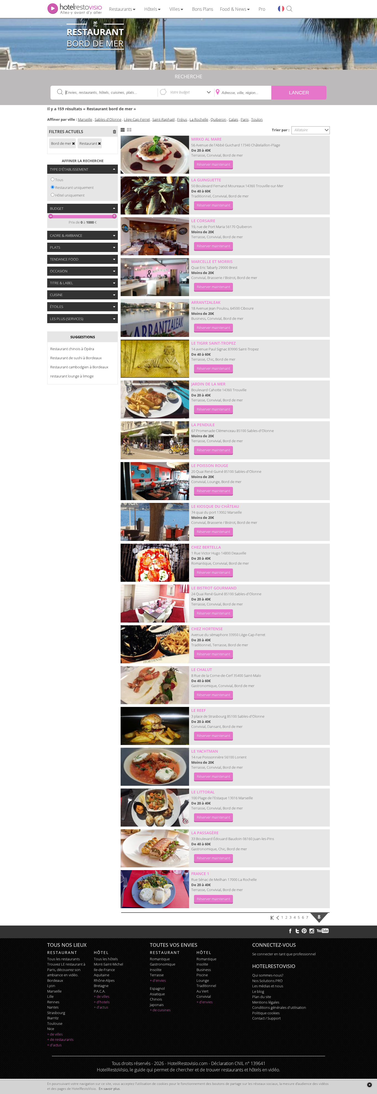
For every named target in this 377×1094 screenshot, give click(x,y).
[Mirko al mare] (155, 155)
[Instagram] (311, 931)
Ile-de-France (104, 969)
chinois (156, 999)
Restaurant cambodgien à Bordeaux (79, 366)
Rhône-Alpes (104, 980)
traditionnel (206, 985)
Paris (245, 119)
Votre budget (180, 92)
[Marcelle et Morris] (155, 277)
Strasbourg (56, 1012)
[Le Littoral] (155, 808)
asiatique (157, 993)
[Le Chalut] (155, 685)
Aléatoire (301, 129)
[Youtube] (323, 931)
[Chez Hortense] (155, 644)
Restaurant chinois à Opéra (72, 348)
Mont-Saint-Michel (108, 964)
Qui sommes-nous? (267, 975)
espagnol (157, 988)
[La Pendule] (155, 440)
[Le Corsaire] (155, 236)
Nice (50, 1028)
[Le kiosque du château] (155, 522)
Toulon (257, 119)
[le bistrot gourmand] (155, 603)
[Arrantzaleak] (155, 318)
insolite (155, 969)
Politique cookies (266, 1012)
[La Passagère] (155, 848)
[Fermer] (369, 1084)
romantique (160, 958)
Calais (233, 119)
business (204, 969)
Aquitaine (101, 974)
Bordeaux (55, 980)
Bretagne (101, 985)
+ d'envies (158, 980)
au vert (202, 991)
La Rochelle (199, 119)
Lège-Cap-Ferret (137, 119)
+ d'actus (54, 1044)
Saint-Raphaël (163, 119)
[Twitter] (297, 931)
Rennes (53, 1001)
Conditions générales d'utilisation (279, 1007)
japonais (157, 1004)
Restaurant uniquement (74, 187)
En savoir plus (109, 1088)
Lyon (51, 985)
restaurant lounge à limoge (72, 376)
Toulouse (54, 1023)
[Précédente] (278, 917)
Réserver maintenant (213, 164)
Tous (59, 179)
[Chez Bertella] (155, 563)
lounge (203, 980)
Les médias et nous (267, 985)
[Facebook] (290, 931)
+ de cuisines (160, 1009)
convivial (204, 996)
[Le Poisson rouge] (155, 481)
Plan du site (261, 996)
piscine (202, 974)
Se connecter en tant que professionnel (284, 953)
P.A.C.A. (99, 991)
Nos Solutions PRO (267, 980)
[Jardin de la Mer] (155, 399)
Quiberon (218, 119)
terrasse (157, 974)
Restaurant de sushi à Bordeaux (76, 357)
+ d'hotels (102, 1001)
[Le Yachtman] (155, 767)
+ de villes (55, 1034)
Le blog (258, 991)
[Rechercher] (289, 9)
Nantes (53, 1007)
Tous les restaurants (63, 958)
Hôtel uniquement (69, 195)
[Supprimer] (73, 143)
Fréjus (182, 119)
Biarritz (53, 1017)
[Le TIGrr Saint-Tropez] (155, 359)
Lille (50, 996)
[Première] (272, 917)
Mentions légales (265, 1002)
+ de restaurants (60, 1039)
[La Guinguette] (155, 195)
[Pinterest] (304, 931)
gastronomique (162, 964)
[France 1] (155, 889)
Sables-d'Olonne (108, 119)
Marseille (85, 119)
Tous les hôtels (106, 958)
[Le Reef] (155, 726)
